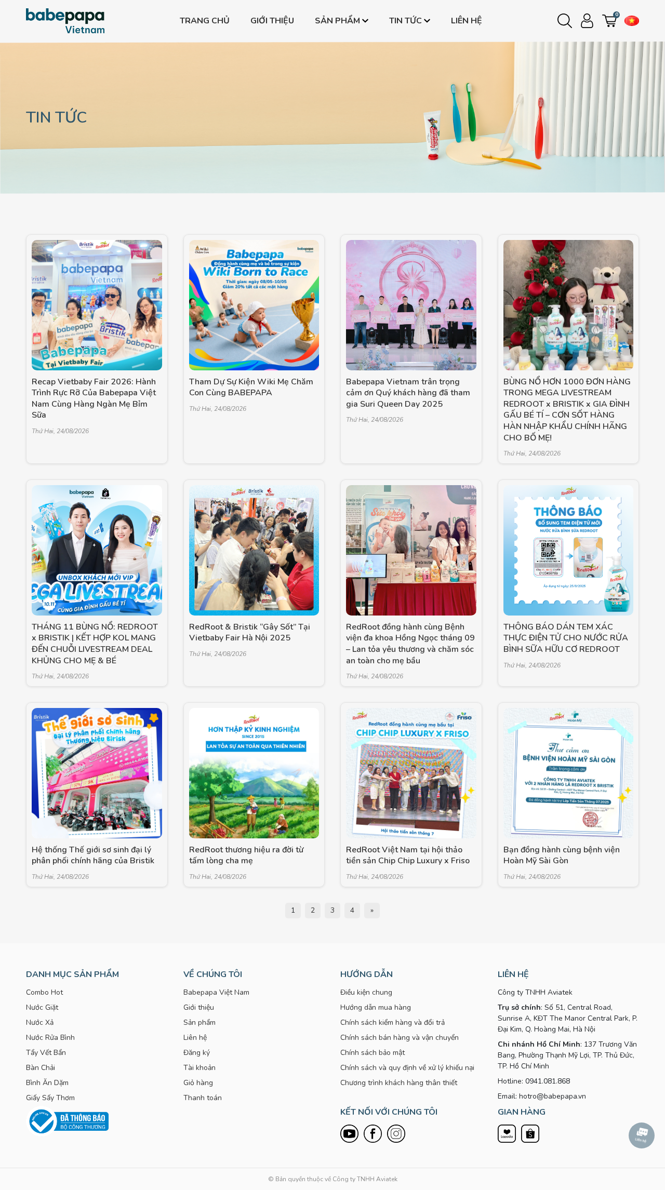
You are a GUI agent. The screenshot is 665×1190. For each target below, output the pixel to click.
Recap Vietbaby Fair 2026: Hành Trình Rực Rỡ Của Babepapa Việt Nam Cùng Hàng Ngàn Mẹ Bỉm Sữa (94, 399)
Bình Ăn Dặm (47, 1083)
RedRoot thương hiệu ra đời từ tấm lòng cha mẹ (246, 856)
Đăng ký (196, 1053)
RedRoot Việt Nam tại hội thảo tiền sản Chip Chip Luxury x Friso (408, 856)
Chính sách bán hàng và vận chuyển (399, 1037)
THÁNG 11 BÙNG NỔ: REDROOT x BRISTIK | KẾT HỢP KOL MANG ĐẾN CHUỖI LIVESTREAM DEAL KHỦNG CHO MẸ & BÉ (95, 644)
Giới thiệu (272, 20)
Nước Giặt (42, 1007)
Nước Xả (40, 1022)
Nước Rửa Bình (50, 1037)
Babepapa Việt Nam (216, 992)
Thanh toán (202, 1098)
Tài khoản (199, 1068)
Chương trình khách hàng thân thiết (398, 1083)
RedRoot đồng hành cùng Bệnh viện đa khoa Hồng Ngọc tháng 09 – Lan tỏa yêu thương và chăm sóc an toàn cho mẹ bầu (410, 644)
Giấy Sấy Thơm (50, 1098)
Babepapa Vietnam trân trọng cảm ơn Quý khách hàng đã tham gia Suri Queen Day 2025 (408, 393)
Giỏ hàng (198, 1083)
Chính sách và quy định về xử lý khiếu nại (407, 1068)
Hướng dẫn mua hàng (375, 1007)
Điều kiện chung (366, 992)
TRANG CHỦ (205, 20)
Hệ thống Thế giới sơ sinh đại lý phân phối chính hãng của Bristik (93, 856)
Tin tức (405, 20)
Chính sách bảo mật (372, 1053)
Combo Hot (44, 992)
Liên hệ (466, 20)
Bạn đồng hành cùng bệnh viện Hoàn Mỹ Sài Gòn (561, 856)
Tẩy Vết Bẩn (46, 1053)
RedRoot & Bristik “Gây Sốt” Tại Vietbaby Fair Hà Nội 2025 (249, 633)
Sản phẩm (337, 20)
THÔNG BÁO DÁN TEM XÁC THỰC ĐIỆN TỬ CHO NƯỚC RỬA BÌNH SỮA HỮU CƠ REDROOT (565, 638)
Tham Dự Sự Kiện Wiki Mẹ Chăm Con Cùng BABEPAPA (251, 388)
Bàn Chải (40, 1068)
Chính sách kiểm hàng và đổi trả (392, 1022)
